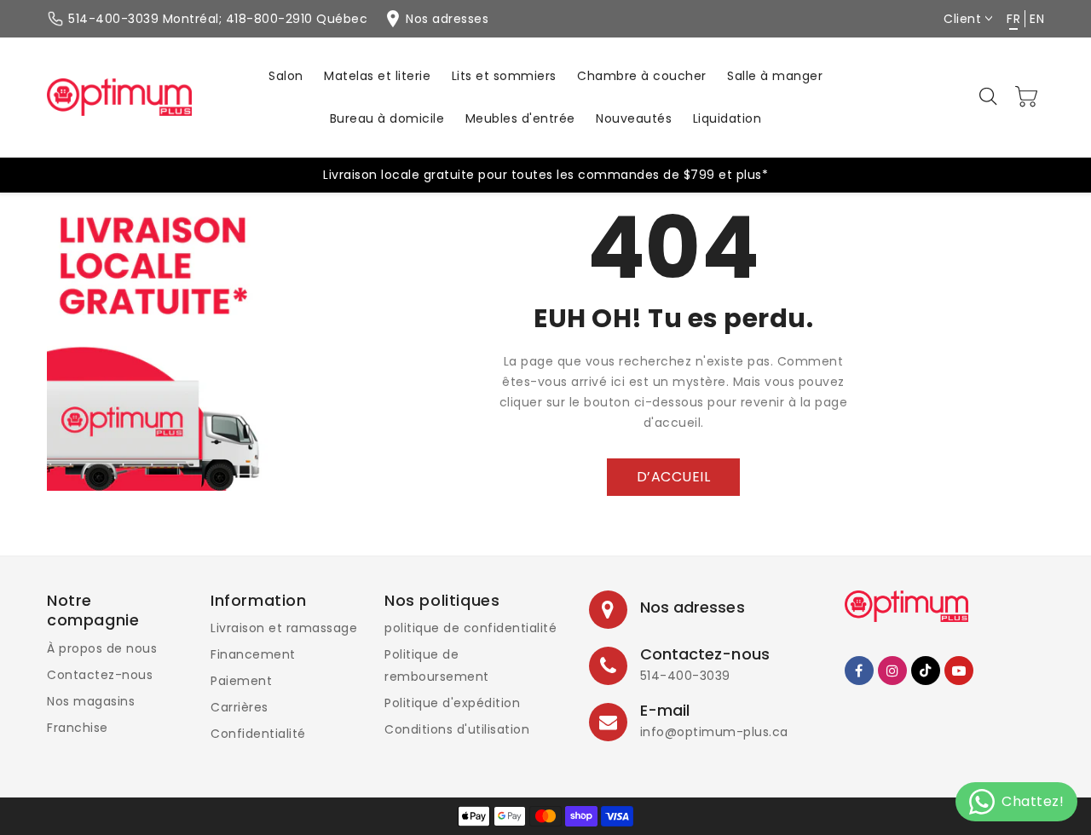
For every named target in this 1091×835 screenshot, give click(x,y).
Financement (253, 654)
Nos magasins (91, 701)
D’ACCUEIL (674, 477)
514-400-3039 (685, 675)
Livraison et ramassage (284, 627)
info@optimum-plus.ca (714, 731)
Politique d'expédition (452, 702)
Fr (1013, 18)
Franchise (77, 727)
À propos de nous (102, 648)
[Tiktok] (925, 670)
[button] (990, 97)
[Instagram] (892, 670)
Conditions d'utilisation (456, 729)
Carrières (239, 707)
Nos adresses (692, 607)
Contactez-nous (100, 674)
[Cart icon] (1027, 96)
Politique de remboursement (436, 665)
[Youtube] (958, 670)
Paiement (241, 680)
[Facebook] (859, 670)
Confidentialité (258, 733)
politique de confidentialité (470, 627)
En (1037, 18)
